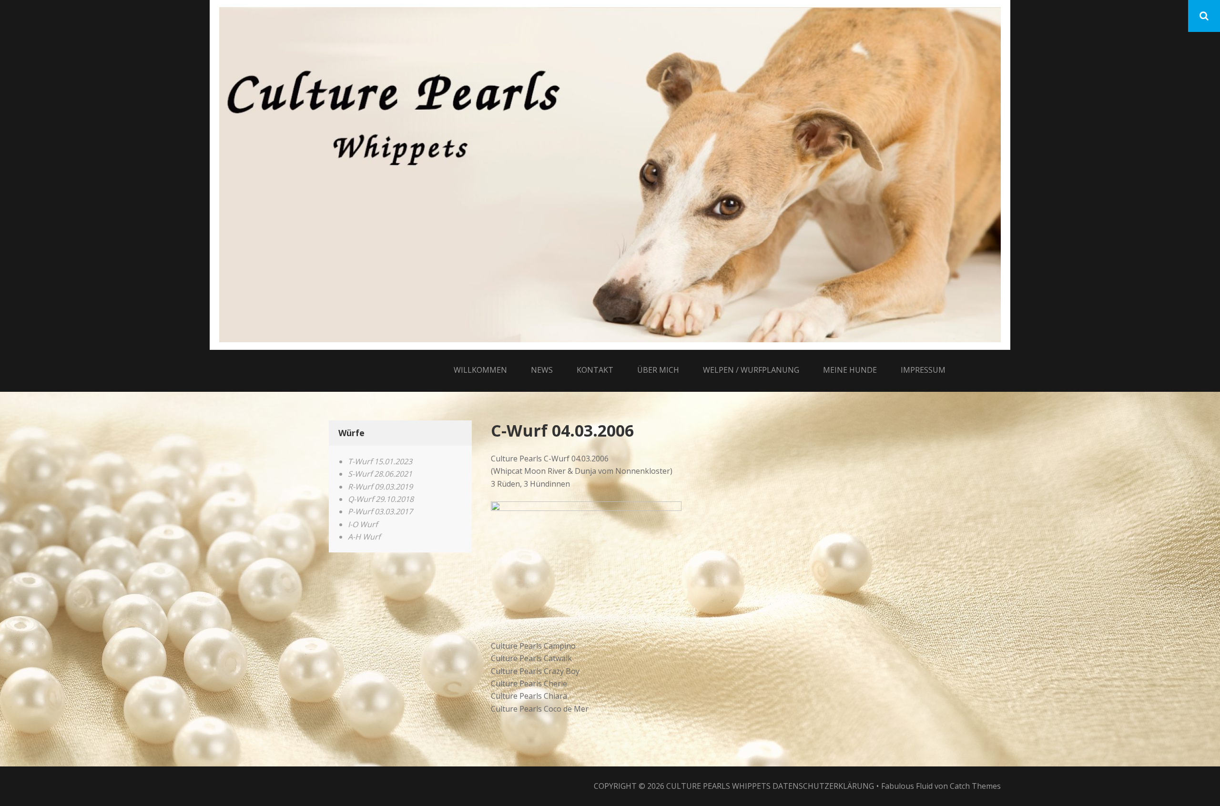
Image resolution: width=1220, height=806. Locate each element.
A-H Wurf (364, 536)
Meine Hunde (850, 370)
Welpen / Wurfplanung (751, 370)
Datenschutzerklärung (823, 786)
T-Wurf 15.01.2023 (380, 461)
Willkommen (480, 370)
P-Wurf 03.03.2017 (380, 511)
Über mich (658, 370)
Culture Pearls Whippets (718, 786)
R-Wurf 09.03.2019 (380, 486)
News (542, 370)
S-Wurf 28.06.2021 (380, 474)
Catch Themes (975, 786)
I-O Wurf (362, 524)
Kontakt (595, 370)
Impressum (923, 370)
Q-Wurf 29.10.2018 (381, 499)
